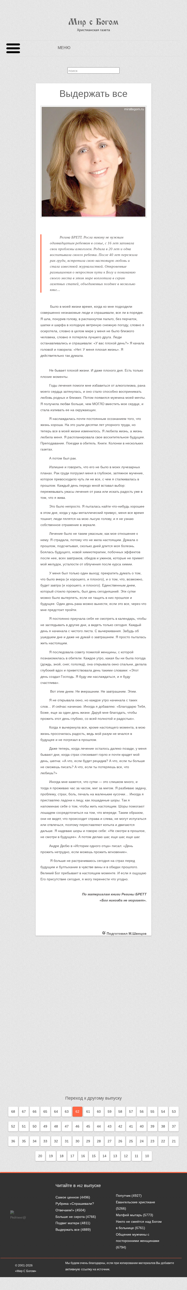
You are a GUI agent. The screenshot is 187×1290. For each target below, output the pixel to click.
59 (110, 1111)
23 (152, 1141)
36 (13, 1141)
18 (62, 1156)
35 (24, 1141)
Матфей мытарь (129, 1215)
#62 (80, 1186)
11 (136, 1156)
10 (147, 1156)
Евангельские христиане (135, 1202)
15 (94, 1156)
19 (51, 1156)
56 (142, 1111)
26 (120, 1141)
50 (35, 1126)
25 (131, 1141)
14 (104, 1156)
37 (174, 1126)
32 (56, 1141)
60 (99, 1111)
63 (67, 1111)
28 (99, 1141)
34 (35, 1141)
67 (24, 1111)
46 (77, 1126)
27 (110, 1141)
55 (152, 1111)
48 (56, 1126)
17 (72, 1156)
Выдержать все (68, 1229)
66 (35, 1111)
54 (163, 1111)
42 (120, 1126)
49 (45, 1126)
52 (13, 1126)
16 (83, 1156)
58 (120, 1111)
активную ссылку (78, 1269)
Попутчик (123, 1195)
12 (126, 1156)
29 (88, 1141)
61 (88, 1111)
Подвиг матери (67, 1223)
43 (110, 1126)
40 (142, 1126)
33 (45, 1141)
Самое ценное (67, 1197)
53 (174, 1111)
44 (99, 1126)
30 (77, 1141)
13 (115, 1156)
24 (142, 1141)
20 (40, 1156)
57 (131, 1111)
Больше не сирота (70, 1217)
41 (131, 1126)
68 (13, 1111)
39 (152, 1126)
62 (77, 1111)
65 (45, 1111)
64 (56, 1111)
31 (67, 1141)
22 (163, 1141)
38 (163, 1126)
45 (88, 1126)
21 (174, 1141)
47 (67, 1126)
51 (24, 1126)
